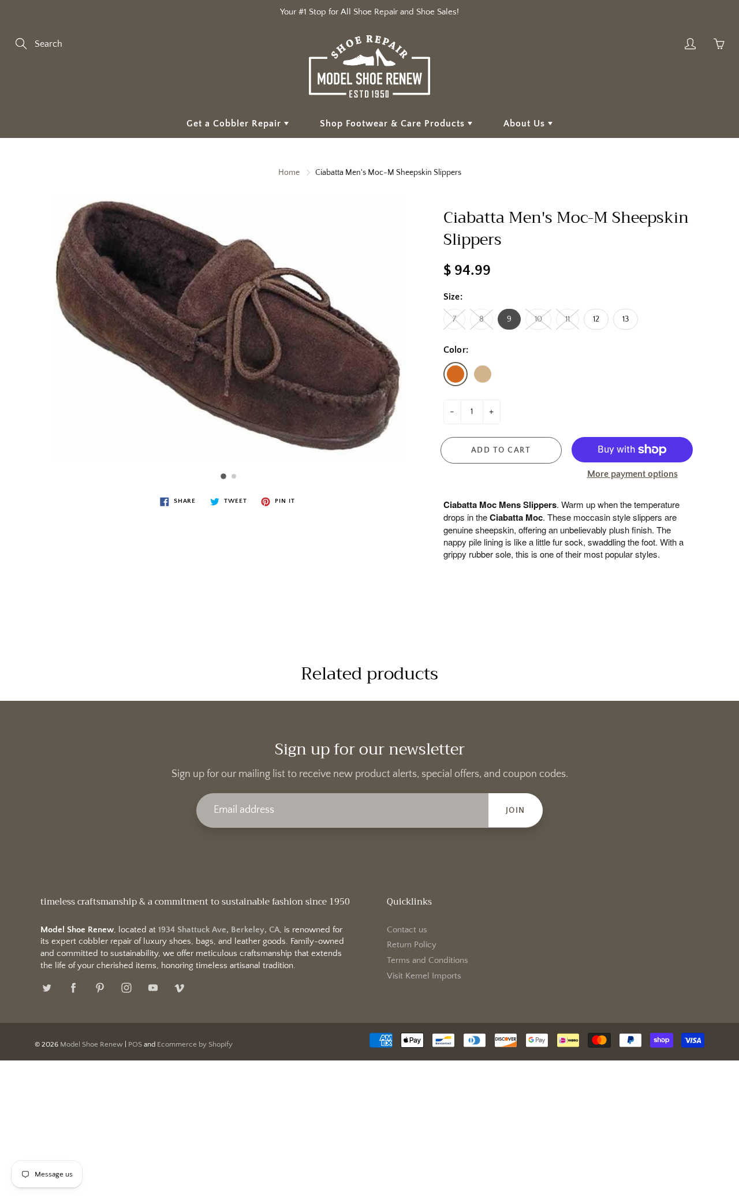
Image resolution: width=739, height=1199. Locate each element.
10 (538, 319)
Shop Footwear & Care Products (394, 123)
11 (567, 319)
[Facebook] (73, 987)
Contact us (407, 930)
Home (289, 172)
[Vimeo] (179, 987)
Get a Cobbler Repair (235, 123)
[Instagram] (126, 987)
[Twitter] (46, 987)
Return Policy (411, 945)
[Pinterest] (99, 987)
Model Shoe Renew (91, 1044)
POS (135, 1044)
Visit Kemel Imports (424, 976)
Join (515, 810)
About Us (525, 123)
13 (625, 319)
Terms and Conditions (427, 960)
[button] (223, 476)
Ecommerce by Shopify (195, 1044)
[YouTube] (153, 987)
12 (596, 319)
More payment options (632, 474)
